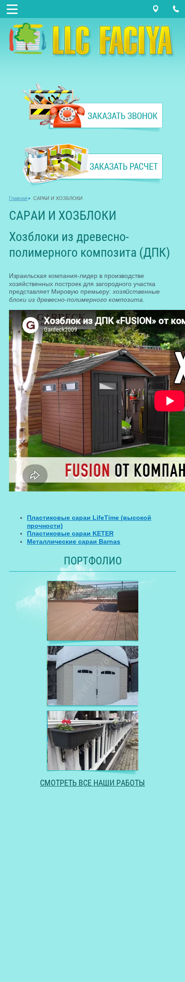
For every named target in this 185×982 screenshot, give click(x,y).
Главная (18, 198)
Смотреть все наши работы (92, 782)
